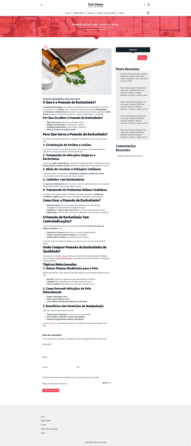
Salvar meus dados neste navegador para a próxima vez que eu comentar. (72, 377)
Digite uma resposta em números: (54, 384)
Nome (45, 357)
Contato (90, 13)
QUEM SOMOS (78, 13)
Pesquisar (133, 50)
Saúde (121, 13)
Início (67, 13)
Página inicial (82, 27)
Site (78, 367)
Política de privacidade (106, 13)
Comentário (47, 344)
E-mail (45, 367)
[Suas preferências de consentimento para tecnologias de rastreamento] (187, 442)
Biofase (52, 323)
